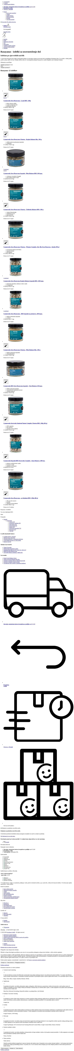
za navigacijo (6, 1)
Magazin (5, 913)
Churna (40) (12, 522)
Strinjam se (3, 962)
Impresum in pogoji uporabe (9, 934)
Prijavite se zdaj (7, 27)
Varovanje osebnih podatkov (9, 936)
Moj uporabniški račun (8, 894)
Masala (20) (12, 527)
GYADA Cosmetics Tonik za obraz (11, 562)
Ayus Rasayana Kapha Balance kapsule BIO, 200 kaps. (23, 281)
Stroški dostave (9, 15)
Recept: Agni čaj (7, 541)
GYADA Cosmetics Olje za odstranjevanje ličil (14, 560)
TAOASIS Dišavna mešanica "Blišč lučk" (13, 552)
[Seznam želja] (4, 34)
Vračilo (8, 14)
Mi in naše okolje (7, 914)
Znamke (5, 519)
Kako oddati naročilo (8, 889)
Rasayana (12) (12, 529)
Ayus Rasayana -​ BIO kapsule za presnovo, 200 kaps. (22, 314)
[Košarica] (38, 36)
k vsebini (5, 3)
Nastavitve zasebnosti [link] (8, 940)
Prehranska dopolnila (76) (15, 528)
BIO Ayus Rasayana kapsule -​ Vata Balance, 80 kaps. (22, 386)
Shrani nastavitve (4, 1048)
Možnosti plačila (10, 17)
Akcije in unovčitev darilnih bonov (11, 896)
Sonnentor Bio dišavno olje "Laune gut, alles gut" (14, 550)
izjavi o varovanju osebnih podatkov (37, 960)
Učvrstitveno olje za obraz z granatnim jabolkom (14, 563)
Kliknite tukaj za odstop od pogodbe (9, 947)
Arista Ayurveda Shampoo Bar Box (11, 559)
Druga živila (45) (13, 525)
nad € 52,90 (19, 6)
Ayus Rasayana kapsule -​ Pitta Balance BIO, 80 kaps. (22, 173)
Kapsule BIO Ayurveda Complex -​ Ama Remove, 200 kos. (24, 460)
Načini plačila (6, 892)
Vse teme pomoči (10, 19)
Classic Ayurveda (7, 547)
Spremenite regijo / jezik (13, 929)
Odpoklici (5, 915)
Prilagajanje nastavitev (20, 962)
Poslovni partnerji (7, 895)
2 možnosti (5, 169)
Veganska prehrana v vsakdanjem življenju (13, 539)
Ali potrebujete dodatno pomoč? (10, 898)
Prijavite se (5, 903)
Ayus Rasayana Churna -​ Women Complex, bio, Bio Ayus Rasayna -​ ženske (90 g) (31, 247)
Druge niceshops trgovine (9, 945)
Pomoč (5, 11)
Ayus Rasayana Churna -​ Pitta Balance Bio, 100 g (21, 350)
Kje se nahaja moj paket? (9, 906)
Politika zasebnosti (5, 965)
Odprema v (8, 9)
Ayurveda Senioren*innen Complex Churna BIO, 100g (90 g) (25, 423)
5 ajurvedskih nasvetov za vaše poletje (12, 540)
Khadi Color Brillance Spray (10, 558)
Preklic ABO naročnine (8, 941)
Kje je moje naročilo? (11, 13)
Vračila (5, 891)
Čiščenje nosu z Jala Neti (9, 537)
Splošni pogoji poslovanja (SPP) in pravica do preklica (15, 937)
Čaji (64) (11, 531)
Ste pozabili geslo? (7, 905)
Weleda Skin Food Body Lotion (10, 548)
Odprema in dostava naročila (10, 890)
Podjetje (5, 943)
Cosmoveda (9, 520)
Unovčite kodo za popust (9, 908)
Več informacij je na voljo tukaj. (8, 836)
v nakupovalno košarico (8, 4)
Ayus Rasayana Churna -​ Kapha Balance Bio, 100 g (22, 139)
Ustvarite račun (6, 31)
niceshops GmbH (11, 932)
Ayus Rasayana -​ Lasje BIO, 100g (17, 100)
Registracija (6, 904)
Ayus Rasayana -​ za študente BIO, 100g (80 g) (20, 498)
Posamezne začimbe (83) (15, 523)
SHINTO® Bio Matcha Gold (10, 551)
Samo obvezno (10, 962)
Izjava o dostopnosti (8, 938)
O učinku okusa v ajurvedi (9, 536)
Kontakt (8, 18)
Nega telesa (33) (13, 524)
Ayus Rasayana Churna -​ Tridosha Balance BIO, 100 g (23, 209)
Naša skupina (6, 921)
